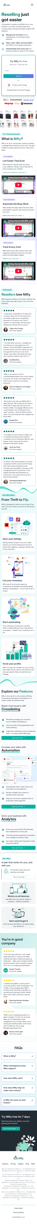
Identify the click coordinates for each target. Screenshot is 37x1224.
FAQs (33, 1164)
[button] (32, 4)
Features (5, 1164)
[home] (6, 4)
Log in (28, 90)
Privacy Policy (18, 1208)
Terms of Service (18, 1212)
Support (20, 1164)
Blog (27, 1164)
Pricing (13, 1164)
